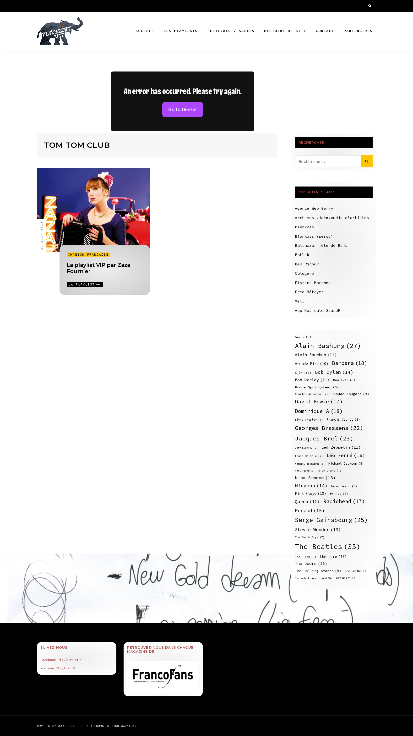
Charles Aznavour (311, 394)
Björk (303, 373)
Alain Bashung (328, 346)
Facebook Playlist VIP (60, 660)
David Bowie (319, 401)
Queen (307, 501)
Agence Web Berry (314, 208)
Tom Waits (346, 578)
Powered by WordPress (57, 726)
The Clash (305, 557)
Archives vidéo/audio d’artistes (332, 217)
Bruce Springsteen (317, 387)
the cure (333, 556)
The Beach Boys (310, 537)
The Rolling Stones (318, 571)
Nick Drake (329, 470)
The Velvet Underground (313, 578)
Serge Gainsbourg (331, 520)
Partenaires (358, 30)
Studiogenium (122, 726)
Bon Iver (344, 380)
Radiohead (344, 501)
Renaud (310, 510)
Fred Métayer (309, 291)
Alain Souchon (316, 354)
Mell (299, 301)
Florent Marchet (313, 282)
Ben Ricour (307, 264)
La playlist (82, 284)
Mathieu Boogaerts (310, 463)
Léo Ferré (345, 455)
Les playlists (180, 30)
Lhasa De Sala (309, 456)
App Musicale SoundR (317, 310)
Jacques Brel (324, 438)
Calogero (304, 273)
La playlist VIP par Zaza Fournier (98, 268)
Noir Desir (344, 486)
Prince (339, 494)
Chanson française (88, 255)
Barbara (349, 363)
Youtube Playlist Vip (59, 668)
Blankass (304, 227)
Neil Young (305, 470)
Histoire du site (285, 30)
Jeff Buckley (306, 447)
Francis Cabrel (343, 419)
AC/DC (303, 337)
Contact (325, 30)
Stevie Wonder (318, 529)
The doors (311, 563)
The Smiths (356, 571)
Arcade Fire (311, 363)
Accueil (145, 30)
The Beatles (328, 546)
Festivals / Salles (231, 30)
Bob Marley (312, 379)
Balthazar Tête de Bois (321, 245)
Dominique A (319, 411)
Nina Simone (315, 477)
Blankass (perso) (314, 236)
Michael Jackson (346, 463)
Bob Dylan (334, 372)
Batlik (302, 254)
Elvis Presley (309, 419)
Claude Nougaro (350, 394)
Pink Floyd (310, 493)
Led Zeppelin (341, 447)
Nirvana (311, 486)
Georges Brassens (329, 428)
